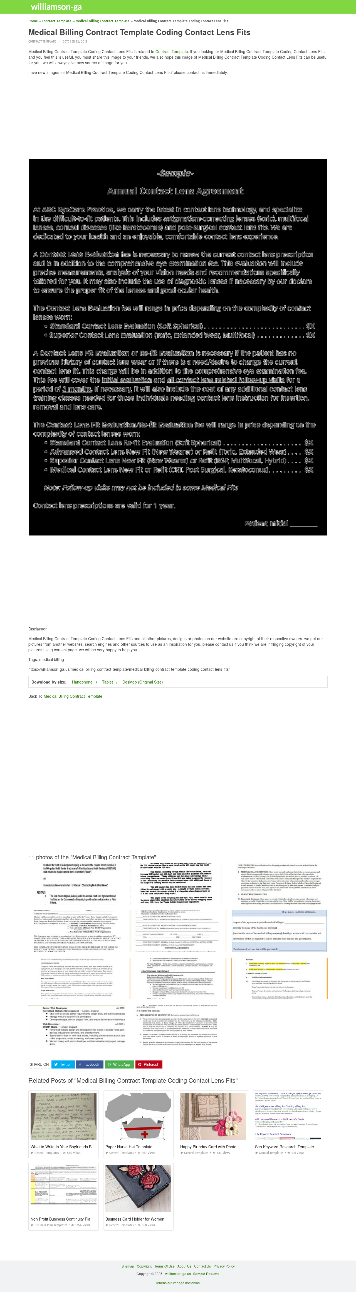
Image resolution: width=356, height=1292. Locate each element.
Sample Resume (206, 1273)
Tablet (107, 682)
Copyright (144, 1266)
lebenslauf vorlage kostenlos (178, 1282)
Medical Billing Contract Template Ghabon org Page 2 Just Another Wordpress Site (193, 899)
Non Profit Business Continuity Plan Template (70, 1219)
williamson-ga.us (178, 1273)
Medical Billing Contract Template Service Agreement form (279, 899)
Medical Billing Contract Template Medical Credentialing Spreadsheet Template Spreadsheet (100, 1041)
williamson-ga (56, 6)
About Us (184, 1266)
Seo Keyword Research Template (284, 1146)
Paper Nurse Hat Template (128, 1146)
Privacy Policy (224, 1266)
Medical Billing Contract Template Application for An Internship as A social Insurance (194, 947)
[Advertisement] (178, 118)
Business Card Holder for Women (134, 1219)
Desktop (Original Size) (142, 682)
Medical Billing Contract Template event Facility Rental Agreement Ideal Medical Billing (95, 947)
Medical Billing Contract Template (73, 696)
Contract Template (42, 41)
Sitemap (128, 1266)
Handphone (82, 682)
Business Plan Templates (50, 1225)
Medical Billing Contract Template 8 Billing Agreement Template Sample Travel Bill (193, 994)
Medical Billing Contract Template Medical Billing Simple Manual (78, 994)
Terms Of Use (164, 1266)
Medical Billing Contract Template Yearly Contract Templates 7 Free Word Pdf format (93, 899)
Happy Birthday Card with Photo (208, 1146)
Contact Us (202, 1266)
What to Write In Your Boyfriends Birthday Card (72, 1146)
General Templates (46, 1153)
